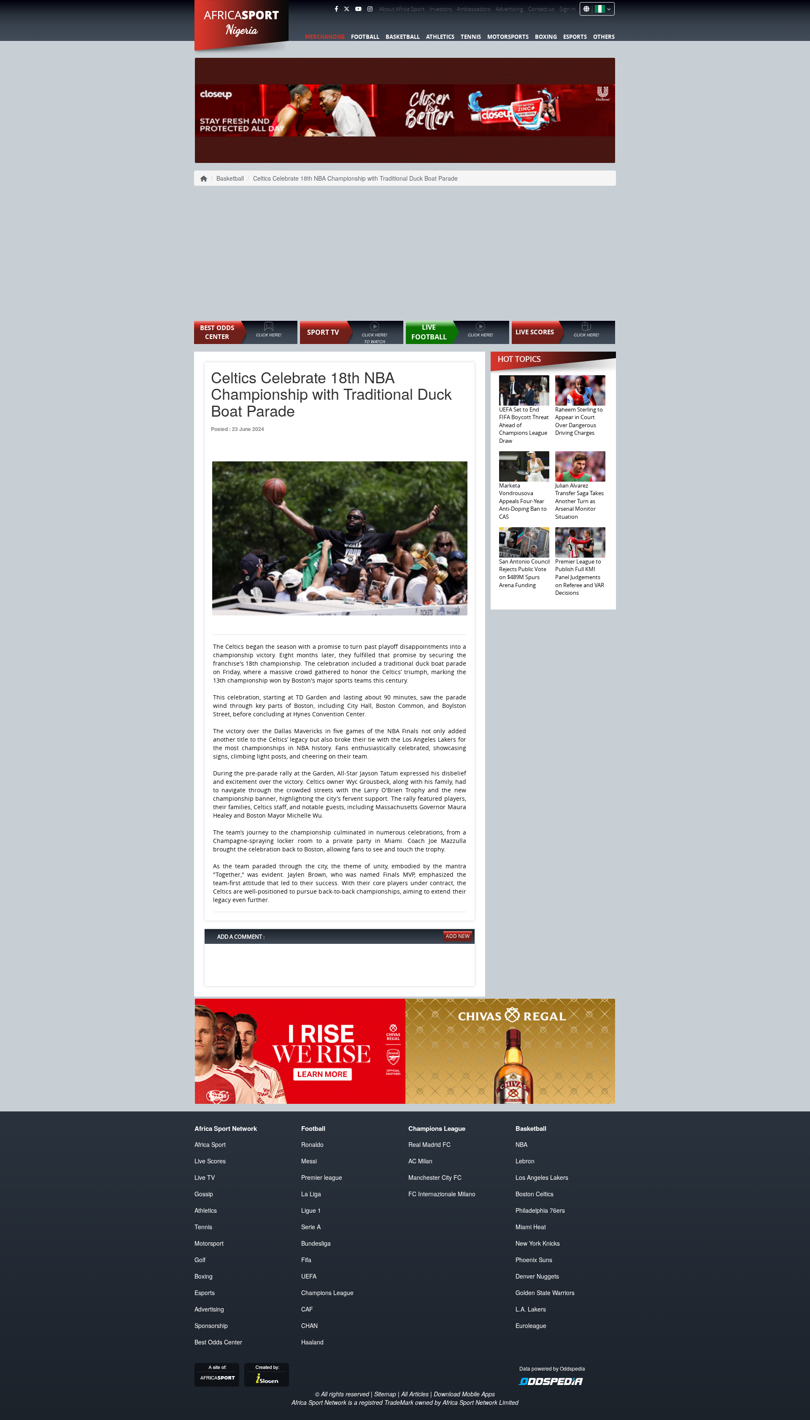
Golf (199, 1259)
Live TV (204, 1177)
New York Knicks (538, 1243)
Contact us (541, 9)
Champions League (327, 1292)
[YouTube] (358, 9)
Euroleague (531, 1325)
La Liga (311, 1194)
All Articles (415, 1394)
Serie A (311, 1226)
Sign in (567, 9)
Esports (575, 37)
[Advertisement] (405, 253)
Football (365, 37)
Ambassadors (474, 9)
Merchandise (325, 37)
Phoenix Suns (534, 1259)
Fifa (306, 1259)
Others (604, 37)
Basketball (403, 37)
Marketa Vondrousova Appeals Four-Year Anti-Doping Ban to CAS (523, 501)
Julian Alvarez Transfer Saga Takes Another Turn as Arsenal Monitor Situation (579, 501)
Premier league (321, 1177)
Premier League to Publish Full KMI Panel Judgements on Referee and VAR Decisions (579, 577)
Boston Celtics (535, 1194)
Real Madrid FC (429, 1144)
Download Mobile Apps (464, 1394)
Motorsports (508, 37)
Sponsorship (211, 1325)
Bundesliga (316, 1243)
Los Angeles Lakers (542, 1177)
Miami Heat (531, 1226)
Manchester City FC (435, 1177)
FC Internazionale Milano (441, 1194)
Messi (309, 1161)
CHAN (309, 1325)
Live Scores (210, 1161)
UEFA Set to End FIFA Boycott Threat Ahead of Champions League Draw (524, 425)
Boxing (546, 37)
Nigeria (242, 29)
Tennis (471, 37)
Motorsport (209, 1243)
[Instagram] (370, 9)
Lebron (525, 1161)
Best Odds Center (218, 1342)
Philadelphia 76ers (540, 1210)
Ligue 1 (311, 1210)
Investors (440, 9)
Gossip (203, 1194)
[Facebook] (336, 9)
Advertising (509, 9)
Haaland (312, 1342)
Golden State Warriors (545, 1292)
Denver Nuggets (537, 1276)
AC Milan (420, 1161)
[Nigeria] (601, 9)
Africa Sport (210, 1144)
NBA (521, 1144)
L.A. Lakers (531, 1309)
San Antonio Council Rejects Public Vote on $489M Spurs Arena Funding (524, 573)
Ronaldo (312, 1144)
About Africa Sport (401, 9)
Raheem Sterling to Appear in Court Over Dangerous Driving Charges (579, 421)
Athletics (440, 37)
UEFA (308, 1276)
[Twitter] (347, 9)
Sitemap (385, 1394)
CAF (307, 1309)
